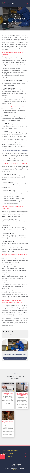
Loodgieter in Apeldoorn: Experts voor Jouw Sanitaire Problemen (7, 423)
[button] (26, 451)
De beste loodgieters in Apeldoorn (8, 394)
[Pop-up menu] (27, 3)
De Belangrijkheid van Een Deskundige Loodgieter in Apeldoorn (22, 394)
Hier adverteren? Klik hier (9, 334)
